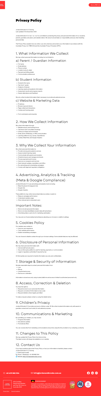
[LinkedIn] (92, 373)
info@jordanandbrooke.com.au (47, 373)
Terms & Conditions (15, 391)
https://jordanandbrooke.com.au (32, 356)
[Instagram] (96, 373)
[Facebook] (88, 373)
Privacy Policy (6, 391)
